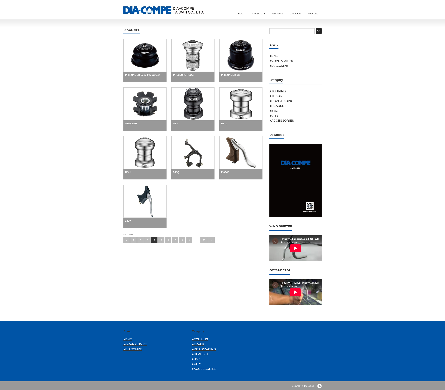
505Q (176, 172)
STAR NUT (131, 123)
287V (128, 220)
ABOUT (241, 13)
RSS (319, 386)
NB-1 (128, 172)
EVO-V (225, 172)
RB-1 (224, 123)
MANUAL (313, 13)
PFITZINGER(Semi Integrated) (142, 74)
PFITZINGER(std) (231, 74)
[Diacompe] (166, 10)
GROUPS (277, 13)
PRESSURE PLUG (183, 74)
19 (204, 240)
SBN (175, 123)
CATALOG (295, 13)
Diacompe (309, 386)
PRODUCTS (258, 13)
